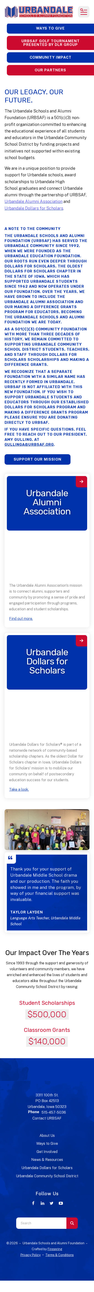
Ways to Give (47, 1143)
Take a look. (19, 789)
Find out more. (21, 618)
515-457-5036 (54, 1112)
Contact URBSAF (47, 1118)
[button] (83, 11)
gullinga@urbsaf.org (29, 444)
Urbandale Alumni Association (47, 502)
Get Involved (47, 1152)
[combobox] (41, 1223)
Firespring (54, 1249)
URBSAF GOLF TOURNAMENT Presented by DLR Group (50, 43)
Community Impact (50, 57)
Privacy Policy (30, 1255)
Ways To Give (50, 28)
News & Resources (47, 1159)
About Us (47, 1135)
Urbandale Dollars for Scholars (47, 661)
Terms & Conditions (59, 1255)
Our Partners (50, 70)
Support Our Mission (37, 459)
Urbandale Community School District (47, 1176)
